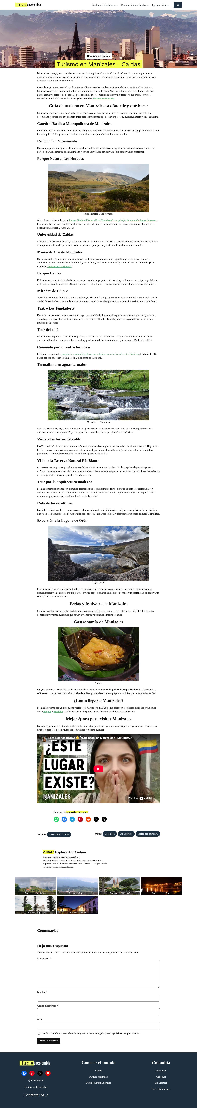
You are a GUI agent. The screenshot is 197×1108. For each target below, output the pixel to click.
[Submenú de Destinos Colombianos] (117, 5)
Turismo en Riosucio (103, 98)
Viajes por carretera (148, 833)
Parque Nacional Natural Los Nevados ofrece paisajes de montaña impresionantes (112, 220)
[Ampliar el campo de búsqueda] (178, 5)
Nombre (42, 992)
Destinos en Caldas (98, 56)
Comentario (44, 958)
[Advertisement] (98, 31)
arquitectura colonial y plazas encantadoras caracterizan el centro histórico (100, 354)
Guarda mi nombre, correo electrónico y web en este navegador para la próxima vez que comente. (90, 1033)
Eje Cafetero (126, 833)
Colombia (110, 833)
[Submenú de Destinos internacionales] (147, 5)
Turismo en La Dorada (59, 266)
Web (39, 1019)
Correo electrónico (47, 1005)
